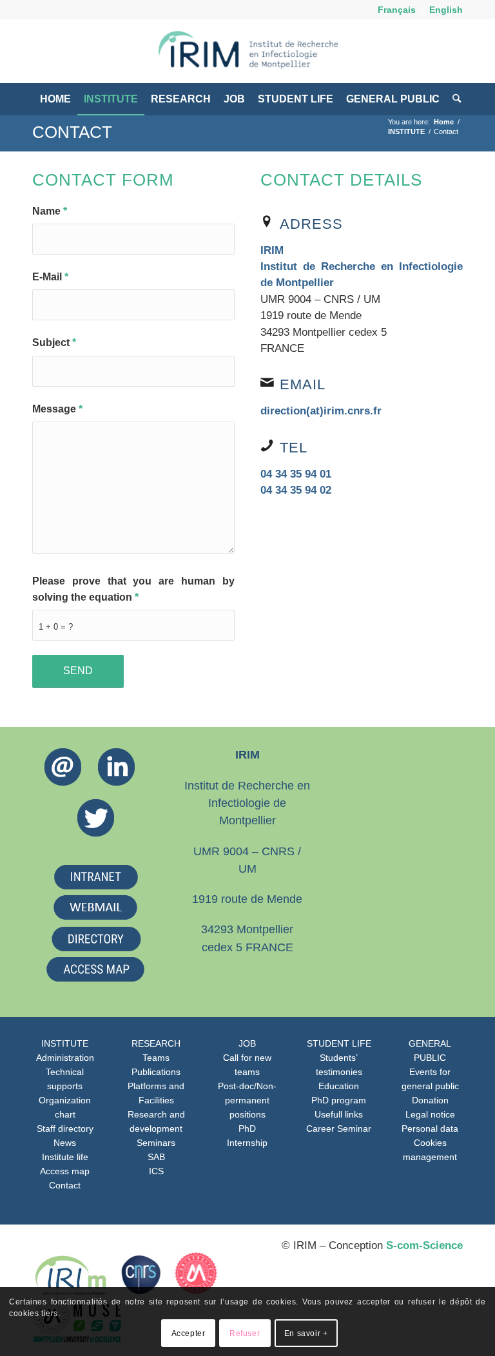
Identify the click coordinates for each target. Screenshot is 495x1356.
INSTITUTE (64, 1043)
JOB (247, 1043)
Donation (430, 1100)
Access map (65, 1171)
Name (49, 211)
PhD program (338, 1100)
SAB (156, 1157)
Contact (72, 132)
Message (57, 408)
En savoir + (306, 1333)
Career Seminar (338, 1128)
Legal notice (430, 1114)
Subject (54, 342)
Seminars (156, 1143)
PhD (247, 1128)
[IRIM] (247, 51)
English (446, 10)
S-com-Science (424, 1245)
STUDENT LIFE (339, 1043)
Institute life (65, 1157)
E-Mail (50, 276)
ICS (156, 1171)
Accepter (188, 1333)
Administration (65, 1057)
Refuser (244, 1333)
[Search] (453, 99)
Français (397, 10)
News (64, 1143)
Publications (155, 1072)
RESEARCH (155, 1043)
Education (338, 1086)
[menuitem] (397, 9)
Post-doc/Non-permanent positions (247, 1100)
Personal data (430, 1128)
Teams (156, 1057)
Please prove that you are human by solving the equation (133, 589)
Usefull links (339, 1114)
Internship (247, 1143)
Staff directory (65, 1128)
